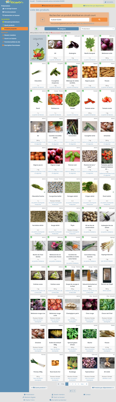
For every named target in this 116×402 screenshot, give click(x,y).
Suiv (82, 384)
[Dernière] (86, 384)
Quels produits (9, 25)
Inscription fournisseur (12, 45)
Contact (88, 394)
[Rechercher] (99, 20)
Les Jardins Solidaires (90, 232)
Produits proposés (10, 29)
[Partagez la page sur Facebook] (74, 391)
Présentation (30, 394)
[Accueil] (14, 2)
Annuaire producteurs (11, 22)
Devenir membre (10, 35)
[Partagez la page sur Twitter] (70, 391)
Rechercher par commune (52, 6)
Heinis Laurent (107, 290)
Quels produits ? (40, 388)
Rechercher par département (94, 6)
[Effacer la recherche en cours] (43, 20)
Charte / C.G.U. (30, 400)
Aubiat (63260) (56, 33)
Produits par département (103, 388)
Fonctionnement (10, 12)
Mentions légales (29, 397)
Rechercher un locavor (12, 15)
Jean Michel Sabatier (107, 261)
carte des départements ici (85, 23)
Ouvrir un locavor (10, 38)
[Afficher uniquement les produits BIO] (36, 28)
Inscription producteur (58, 400)
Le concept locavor (10, 8)
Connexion (110, 2)
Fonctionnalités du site (12, 42)
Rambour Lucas (107, 378)
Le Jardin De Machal (55, 60)
